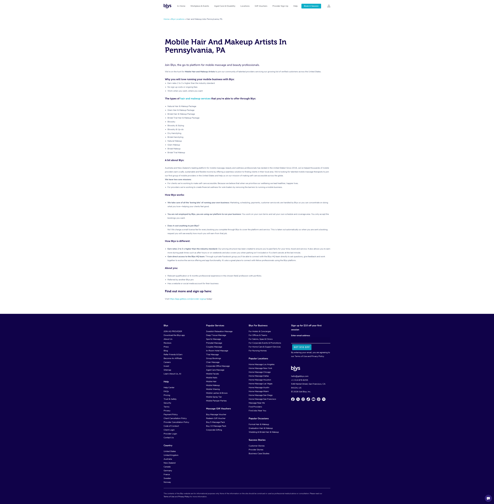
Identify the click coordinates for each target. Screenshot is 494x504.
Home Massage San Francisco (262, 399)
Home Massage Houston (260, 379)
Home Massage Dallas (259, 376)
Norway (167, 482)
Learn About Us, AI (172, 373)
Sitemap (167, 370)
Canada (167, 466)
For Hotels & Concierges (260, 331)
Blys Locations (177, 19)
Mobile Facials (212, 373)
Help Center (169, 387)
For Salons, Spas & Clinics (261, 339)
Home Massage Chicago (260, 372)
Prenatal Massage (214, 343)
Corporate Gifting (214, 429)
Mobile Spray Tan (214, 396)
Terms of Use (301, 356)
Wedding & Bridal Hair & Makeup (264, 432)
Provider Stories (256, 449)
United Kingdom (171, 455)
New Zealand (169, 462)
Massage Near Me (257, 403)
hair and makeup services (195, 98)
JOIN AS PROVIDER (173, 331)
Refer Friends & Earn (173, 354)
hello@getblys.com (299, 376)
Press (166, 346)
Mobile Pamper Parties (216, 400)
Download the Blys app (174, 335)
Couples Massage (214, 346)
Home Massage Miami (259, 391)
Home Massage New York (260, 368)
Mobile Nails (211, 377)
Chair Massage (212, 362)
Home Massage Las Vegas (260, 383)
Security (167, 403)
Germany (168, 470)
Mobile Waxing (213, 389)
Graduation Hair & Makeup (261, 428)
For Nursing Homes (258, 350)
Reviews (167, 343)
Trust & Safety (170, 399)
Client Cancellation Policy (175, 418)
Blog (166, 350)
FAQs (166, 391)
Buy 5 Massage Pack (215, 422)
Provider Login (170, 433)
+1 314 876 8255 (299, 380)
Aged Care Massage (215, 370)
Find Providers (255, 406)
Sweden (167, 478)
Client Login (169, 429)
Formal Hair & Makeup (259, 424)
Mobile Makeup (213, 385)
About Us (168, 339)
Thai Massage (212, 354)
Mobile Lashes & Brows (217, 393)
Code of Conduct (171, 426)
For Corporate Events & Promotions (265, 343)
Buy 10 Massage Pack (216, 426)
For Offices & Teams (258, 335)
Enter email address (300, 335)
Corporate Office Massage (218, 366)
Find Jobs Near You (257, 410)
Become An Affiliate (173, 358)
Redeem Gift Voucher (216, 418)
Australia (168, 459)
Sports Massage (213, 339)
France (167, 474)
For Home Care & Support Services (265, 346)
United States (170, 451)
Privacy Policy (317, 356)
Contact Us (169, 437)
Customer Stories (257, 445)
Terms (166, 406)
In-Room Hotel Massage (217, 350)
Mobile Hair (211, 381)
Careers (167, 362)
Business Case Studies (259, 453)
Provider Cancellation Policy (176, 422)
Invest (166, 366)
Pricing (167, 395)
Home (166, 19)
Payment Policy (171, 414)
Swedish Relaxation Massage (219, 331)
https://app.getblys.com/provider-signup (188, 299)
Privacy (167, 410)
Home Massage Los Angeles (262, 364)
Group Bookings (213, 358)
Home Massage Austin (259, 387)
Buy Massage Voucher (216, 414)
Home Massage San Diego (261, 395)
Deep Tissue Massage (216, 335)
